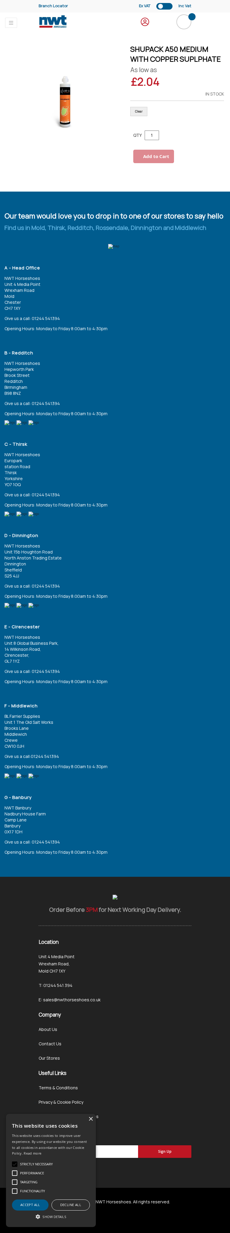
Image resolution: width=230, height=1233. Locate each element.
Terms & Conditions (58, 1088)
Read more (32, 1153)
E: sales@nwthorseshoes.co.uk (70, 1000)
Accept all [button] (30, 1204)
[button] (51, 1217)
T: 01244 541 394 (55, 985)
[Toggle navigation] (11, 23)
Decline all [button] (70, 1204)
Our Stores (49, 1058)
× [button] (90, 1119)
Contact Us (50, 1044)
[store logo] (53, 21)
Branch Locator (53, 5)
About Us (48, 1029)
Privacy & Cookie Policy (61, 1102)
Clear (139, 111)
